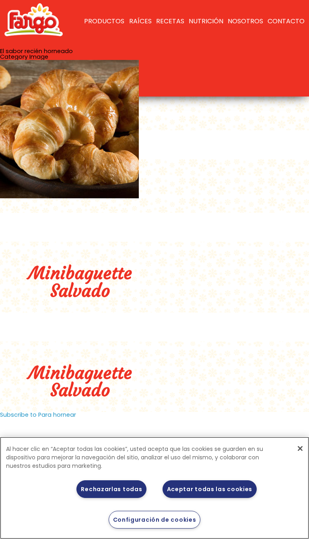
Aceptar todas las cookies (210, 489)
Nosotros (245, 21)
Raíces (140, 21)
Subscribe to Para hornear (38, 415)
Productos (104, 21)
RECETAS (170, 21)
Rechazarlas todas (111, 489)
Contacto (286, 21)
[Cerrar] (300, 448)
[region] (154, 488)
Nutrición (206, 21)
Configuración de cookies (154, 520)
